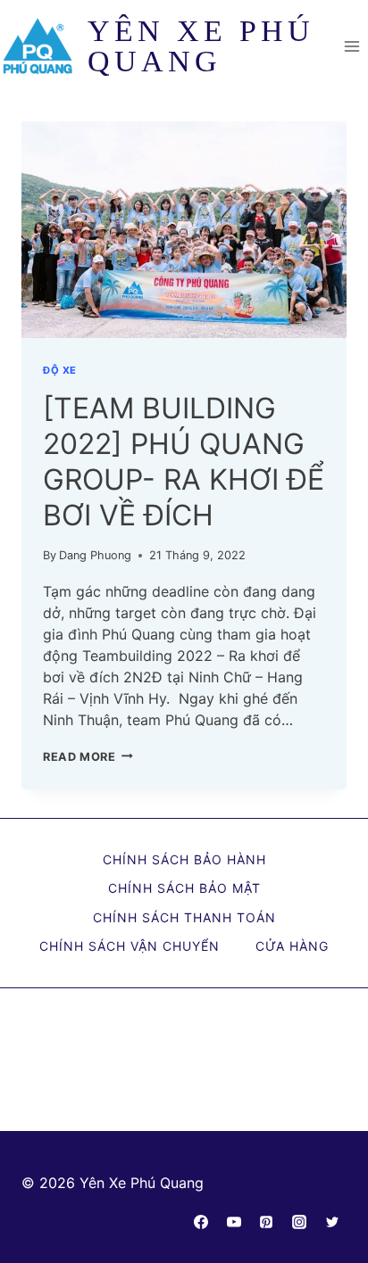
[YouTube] (234, 1222)
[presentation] (184, 229)
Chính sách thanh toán (184, 917)
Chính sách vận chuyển (129, 945)
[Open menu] (351, 46)
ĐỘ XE (60, 370)
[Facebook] (201, 1222)
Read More (88, 757)
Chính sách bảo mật (184, 888)
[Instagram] (299, 1222)
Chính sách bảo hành (184, 859)
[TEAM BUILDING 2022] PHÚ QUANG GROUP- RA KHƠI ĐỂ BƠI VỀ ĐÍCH (183, 461)
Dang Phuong (95, 555)
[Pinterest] (266, 1222)
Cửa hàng (292, 945)
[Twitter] (332, 1222)
